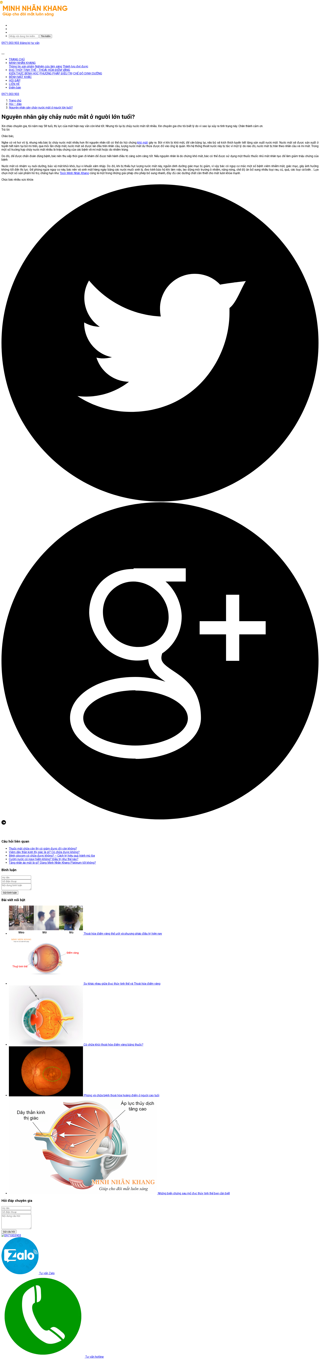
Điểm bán (15, 87)
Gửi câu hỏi (9, 1231)
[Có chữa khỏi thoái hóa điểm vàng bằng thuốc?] (46, 1044)
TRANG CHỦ (17, 59)
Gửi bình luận (10, 892)
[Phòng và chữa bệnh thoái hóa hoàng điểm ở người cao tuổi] (46, 1095)
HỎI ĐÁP (15, 80)
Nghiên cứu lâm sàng (48, 66)
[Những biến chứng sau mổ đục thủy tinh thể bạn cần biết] (83, 1193)
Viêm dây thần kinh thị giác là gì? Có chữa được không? (44, 852)
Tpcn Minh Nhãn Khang (74, 173)
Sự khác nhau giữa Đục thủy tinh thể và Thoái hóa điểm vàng (122, 983)
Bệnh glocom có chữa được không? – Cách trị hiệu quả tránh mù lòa (52, 855)
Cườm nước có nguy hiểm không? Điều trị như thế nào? (43, 859)
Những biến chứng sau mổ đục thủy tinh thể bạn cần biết (194, 1193)
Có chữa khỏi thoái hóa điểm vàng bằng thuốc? (113, 1044)
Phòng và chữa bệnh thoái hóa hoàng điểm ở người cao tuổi (121, 1095)
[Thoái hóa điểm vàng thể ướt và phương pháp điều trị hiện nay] (46, 933)
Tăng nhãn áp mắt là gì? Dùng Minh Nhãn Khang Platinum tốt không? (52, 862)
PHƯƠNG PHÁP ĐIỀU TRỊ (55, 73)
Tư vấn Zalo (47, 1273)
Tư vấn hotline (94, 1357)
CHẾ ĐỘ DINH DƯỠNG (87, 73)
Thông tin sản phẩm (21, 66)
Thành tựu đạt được (75, 66)
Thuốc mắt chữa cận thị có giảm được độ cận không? (43, 848)
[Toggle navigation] (2, 53)
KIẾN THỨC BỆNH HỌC (24, 73)
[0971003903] (11, 1235)
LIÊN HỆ (14, 84)
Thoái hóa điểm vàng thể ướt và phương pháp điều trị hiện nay (123, 933)
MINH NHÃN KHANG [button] (22, 63)
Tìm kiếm (46, 36)
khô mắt (142, 142)
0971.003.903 (10, 43)
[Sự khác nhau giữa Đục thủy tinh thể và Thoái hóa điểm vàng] (46, 983)
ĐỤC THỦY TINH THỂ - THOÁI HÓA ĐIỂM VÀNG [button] (39, 70)
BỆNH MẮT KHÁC (20, 77)
